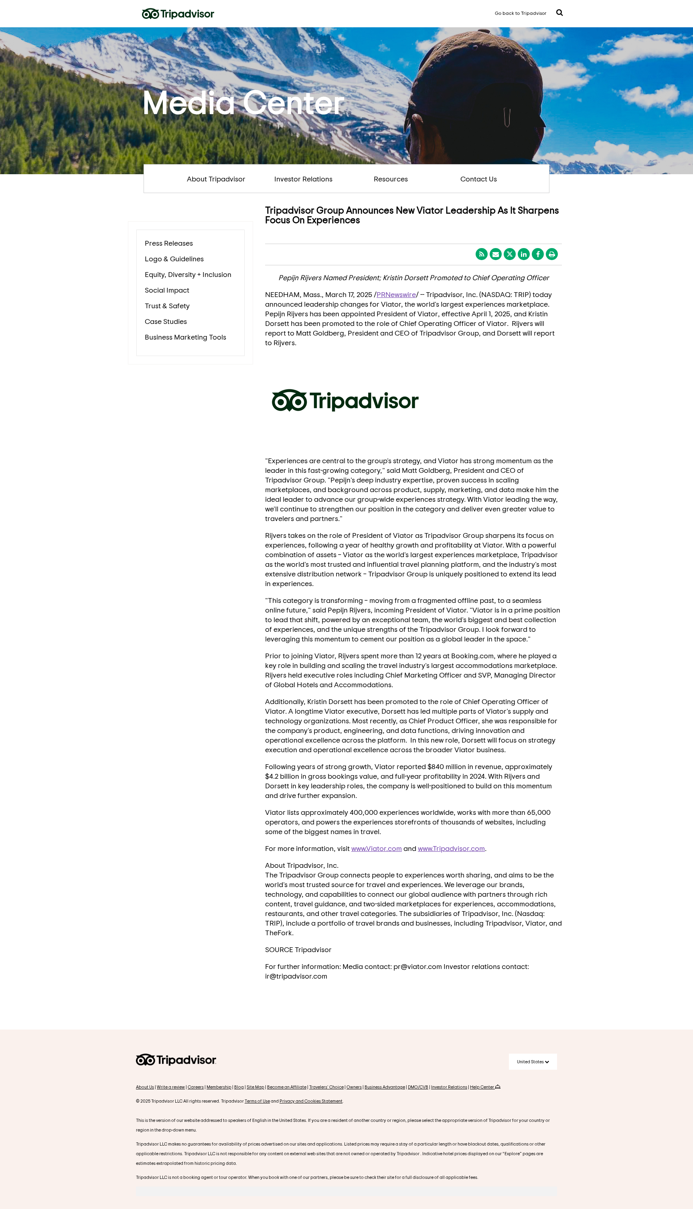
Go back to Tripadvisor (521, 13)
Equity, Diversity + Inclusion (188, 274)
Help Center (482, 1086)
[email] (496, 254)
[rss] (482, 254)
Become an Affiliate (286, 1086)
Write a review (171, 1086)
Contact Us (478, 178)
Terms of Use (257, 1100)
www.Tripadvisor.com (451, 848)
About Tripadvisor (216, 178)
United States (531, 1061)
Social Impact (167, 289)
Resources (391, 178)
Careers (196, 1086)
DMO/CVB (418, 1086)
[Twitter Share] (510, 254)
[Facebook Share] (538, 254)
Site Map (255, 1086)
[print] (552, 254)
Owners (354, 1086)
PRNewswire (396, 294)
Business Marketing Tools (185, 336)
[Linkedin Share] (524, 254)
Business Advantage (385, 1086)
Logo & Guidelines (174, 258)
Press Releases (169, 242)
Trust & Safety (167, 305)
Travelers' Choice (326, 1086)
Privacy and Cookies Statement (311, 1100)
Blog (239, 1086)
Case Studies (166, 321)
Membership (219, 1086)
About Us (145, 1086)
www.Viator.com (376, 848)
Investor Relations (303, 178)
